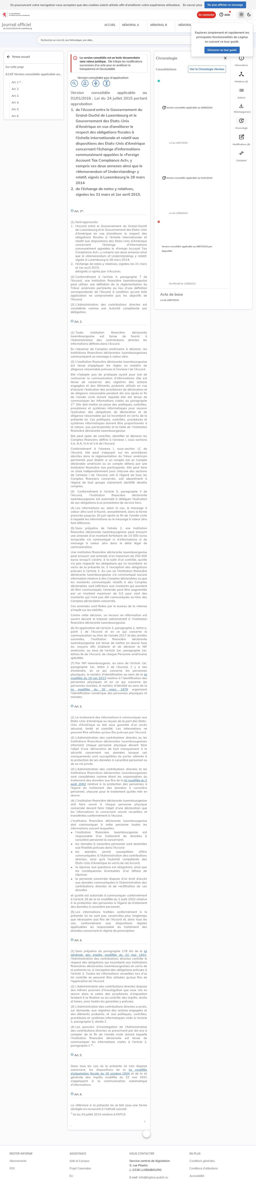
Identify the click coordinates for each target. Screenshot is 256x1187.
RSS (12, 1168)
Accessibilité (196, 1176)
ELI (71, 1176)
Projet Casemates (80, 1168)
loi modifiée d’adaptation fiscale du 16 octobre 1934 (109, 1071)
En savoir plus (192, 5)
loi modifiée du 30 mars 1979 (99, 689)
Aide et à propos (79, 1161)
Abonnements (18, 1161)
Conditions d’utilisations (203, 1168)
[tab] (241, 60)
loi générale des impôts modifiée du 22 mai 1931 (109, 953)
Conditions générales (202, 1161)
